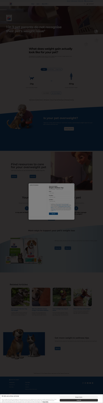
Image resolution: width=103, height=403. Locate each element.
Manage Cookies (78, 397)
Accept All (79, 400)
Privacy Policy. (45, 401)
